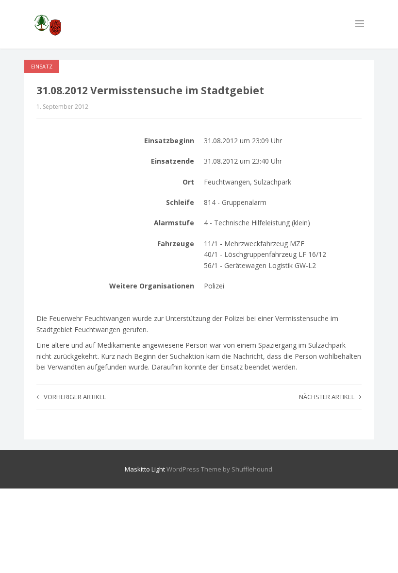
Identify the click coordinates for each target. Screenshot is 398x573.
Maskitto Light (145, 469)
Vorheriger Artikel (75, 396)
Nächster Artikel (326, 396)
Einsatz (41, 66)
